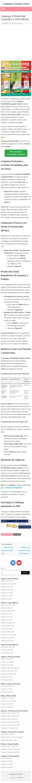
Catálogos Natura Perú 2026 (8, 701)
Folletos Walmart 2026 (6, 653)
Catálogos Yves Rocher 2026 (8, 634)
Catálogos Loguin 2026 (7, 665)
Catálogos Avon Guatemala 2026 (9, 728)
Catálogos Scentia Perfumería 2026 (10, 722)
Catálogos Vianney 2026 (7, 640)
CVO (5, 23)
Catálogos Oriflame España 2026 (9, 746)
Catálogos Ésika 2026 (6, 761)
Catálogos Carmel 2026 (7, 659)
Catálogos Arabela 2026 (7, 608)
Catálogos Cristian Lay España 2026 (10, 749)
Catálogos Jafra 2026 (6, 620)
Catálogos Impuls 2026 (7, 593)
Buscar (3, 568)
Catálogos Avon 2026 (6, 614)
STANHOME (17, 534)
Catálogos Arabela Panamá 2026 (9, 719)
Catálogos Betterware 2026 (8, 622)
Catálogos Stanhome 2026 (7, 611)
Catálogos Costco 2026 (7, 650)
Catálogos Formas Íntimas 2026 (9, 671)
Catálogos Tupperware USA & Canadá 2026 (12, 737)
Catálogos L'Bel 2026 (6, 758)
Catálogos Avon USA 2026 (7, 734)
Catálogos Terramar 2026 (7, 637)
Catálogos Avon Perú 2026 (8, 698)
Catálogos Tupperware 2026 (8, 605)
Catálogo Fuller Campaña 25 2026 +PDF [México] (24, 550)
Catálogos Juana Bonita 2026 (8, 674)
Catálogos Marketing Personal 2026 (10, 668)
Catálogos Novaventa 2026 (8, 686)
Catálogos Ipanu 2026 (6, 677)
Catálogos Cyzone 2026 (7, 764)
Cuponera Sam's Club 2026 (8, 647)
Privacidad (19, 777)
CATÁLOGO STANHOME (13, 488)
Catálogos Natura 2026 (7, 628)
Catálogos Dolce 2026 (6, 680)
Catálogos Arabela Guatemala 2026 (10, 713)
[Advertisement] (16, 43)
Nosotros (12, 777)
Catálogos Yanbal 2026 (7, 767)
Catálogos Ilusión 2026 (7, 590)
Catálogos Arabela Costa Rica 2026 (10, 716)
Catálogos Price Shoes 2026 (8, 584)
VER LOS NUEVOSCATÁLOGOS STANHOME (16, 153)
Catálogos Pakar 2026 (6, 596)
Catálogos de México (7, 534)
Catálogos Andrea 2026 (7, 581)
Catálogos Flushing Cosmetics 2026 (10, 725)
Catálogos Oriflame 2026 (7, 631)
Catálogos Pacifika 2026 (7, 662)
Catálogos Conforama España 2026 (10, 752)
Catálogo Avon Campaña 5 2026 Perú (7, 550)
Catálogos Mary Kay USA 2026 (9, 740)
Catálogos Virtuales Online (16, 4)
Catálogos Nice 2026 (6, 599)
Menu (16, 9)
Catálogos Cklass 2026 (7, 587)
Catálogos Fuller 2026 (6, 617)
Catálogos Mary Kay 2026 (7, 625)
